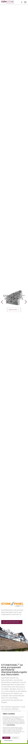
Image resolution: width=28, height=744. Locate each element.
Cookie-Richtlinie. (10, 725)
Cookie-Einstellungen (8, 740)
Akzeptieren (6, 737)
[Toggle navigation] (25, 2)
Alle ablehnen (15, 737)
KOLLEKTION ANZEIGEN (11, 622)
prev (2, 302)
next (25, 302)
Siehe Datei (13, 309)
